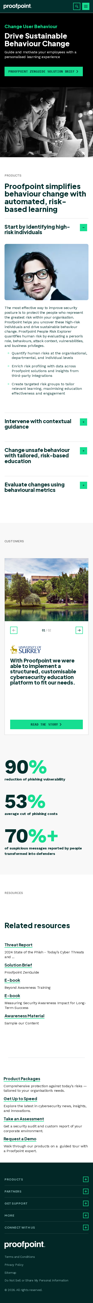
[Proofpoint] (18, 6)
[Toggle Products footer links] (85, 1179)
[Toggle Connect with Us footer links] (85, 1227)
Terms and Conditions (20, 1257)
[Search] (76, 6)
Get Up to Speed (20, 1098)
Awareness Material (24, 1015)
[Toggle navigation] (85, 6)
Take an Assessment (24, 1118)
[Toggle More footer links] (85, 1215)
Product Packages (22, 1078)
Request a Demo (20, 1138)
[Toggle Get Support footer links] (85, 1203)
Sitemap (10, 1272)
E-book (12, 980)
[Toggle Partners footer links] (85, 1191)
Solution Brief (18, 964)
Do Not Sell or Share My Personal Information (36, 1280)
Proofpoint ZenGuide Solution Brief (41, 71)
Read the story (44, 724)
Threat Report (19, 944)
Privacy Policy (14, 1264)
